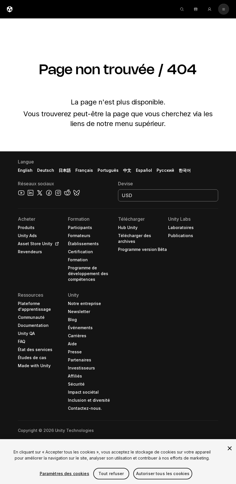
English (25, 170)
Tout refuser (111, 473)
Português (108, 170)
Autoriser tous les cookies (163, 473)
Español (144, 170)
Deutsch (45, 170)
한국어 (185, 170)
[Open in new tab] (55, 243)
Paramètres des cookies (64, 473)
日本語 (65, 170)
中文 (127, 170)
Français (84, 170)
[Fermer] (229, 448)
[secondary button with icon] (223, 9)
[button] (118, 317)
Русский (165, 170)
